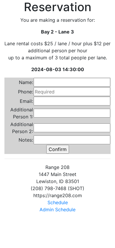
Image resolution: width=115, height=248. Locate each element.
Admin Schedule (57, 209)
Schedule (57, 202)
